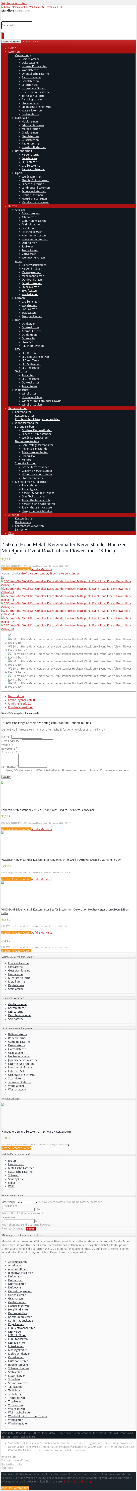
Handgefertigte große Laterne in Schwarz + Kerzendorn (36, 1131)
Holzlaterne (15, 974)
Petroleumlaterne (33, 169)
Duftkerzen (29, 324)
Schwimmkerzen (32, 283)
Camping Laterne (32, 99)
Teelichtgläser (30, 489)
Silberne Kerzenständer (36, 434)
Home (12, 48)
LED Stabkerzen (31, 364)
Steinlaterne (16, 989)
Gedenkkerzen (31, 224)
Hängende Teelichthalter (37, 511)
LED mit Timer (30, 360)
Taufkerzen (28, 246)
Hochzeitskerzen (32, 232)
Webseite (7, 745)
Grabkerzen (29, 228)
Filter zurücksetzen (13, 1228)
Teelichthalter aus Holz (36, 500)
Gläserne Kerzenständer (37, 471)
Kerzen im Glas (31, 268)
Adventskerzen (31, 213)
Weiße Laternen (32, 176)
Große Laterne (31, 165)
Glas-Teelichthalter (33, 496)
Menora (27, 460)
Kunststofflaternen (34, 147)
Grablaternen (30, 81)
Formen (20, 298)
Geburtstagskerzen (34, 221)
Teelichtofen (29, 386)
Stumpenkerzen (32, 316)
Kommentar (9, 766)
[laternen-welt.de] (31, 7)
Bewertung (8, 1217)
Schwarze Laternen (34, 191)
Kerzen (12, 206)
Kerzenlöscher (24, 518)
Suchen (30, 1228)
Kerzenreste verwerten (29, 526)
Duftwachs (28, 338)
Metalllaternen (31, 129)
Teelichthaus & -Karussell (37, 507)
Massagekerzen (31, 272)
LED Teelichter (30, 368)
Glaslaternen (30, 132)
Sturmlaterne (30, 103)
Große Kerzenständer (35, 467)
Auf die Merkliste (41, 569)
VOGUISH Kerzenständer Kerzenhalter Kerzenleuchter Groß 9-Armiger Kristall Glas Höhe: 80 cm (61, 860)
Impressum (8, 1457)
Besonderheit (23, 151)
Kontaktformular (11, 1464)
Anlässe (20, 210)
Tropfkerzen (29, 290)
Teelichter (21, 371)
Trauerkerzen (30, 250)
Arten (18, 261)
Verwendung (23, 55)
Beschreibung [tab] (16, 696)
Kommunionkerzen (34, 235)
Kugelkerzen (29, 305)
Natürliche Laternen (34, 199)
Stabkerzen (29, 312)
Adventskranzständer (35, 448)
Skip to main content (14, 3)
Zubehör (13, 515)
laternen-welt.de (32, 41)
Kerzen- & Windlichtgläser (38, 493)
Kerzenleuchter (24, 415)
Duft (18, 320)
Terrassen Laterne (33, 96)
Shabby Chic (16, 1179)
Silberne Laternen (33, 184)
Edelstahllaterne (18, 963)
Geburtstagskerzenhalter (37, 445)
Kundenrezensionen (20, 707)
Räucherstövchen (33, 346)
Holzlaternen (30, 121)
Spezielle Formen (25, 463)
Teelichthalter (30, 485)
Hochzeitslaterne (39, 92)
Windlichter (22, 390)
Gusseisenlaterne (19, 970)
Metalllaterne (16, 981)
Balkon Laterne (31, 77)
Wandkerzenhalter (26, 423)
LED (17, 349)
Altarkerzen (29, 217)
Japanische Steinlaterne (36, 107)
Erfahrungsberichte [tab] (21, 700)
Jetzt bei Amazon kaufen (16, 569)
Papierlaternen (31, 143)
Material (7, 1202)
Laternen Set (30, 85)
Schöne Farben (24, 426)
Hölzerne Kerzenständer (37, 474)
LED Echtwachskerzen (35, 357)
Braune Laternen (32, 195)
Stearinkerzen (30, 287)
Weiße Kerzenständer (35, 437)
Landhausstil (16, 1164)
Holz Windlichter (32, 397)
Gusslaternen (30, 140)
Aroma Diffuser (31, 331)
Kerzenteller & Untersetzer (38, 504)
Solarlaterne (29, 158)
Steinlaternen (30, 136)
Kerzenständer (17, 408)
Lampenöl (21, 529)
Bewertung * (9, 748)
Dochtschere (23, 522)
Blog (11, 533)
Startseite (7, 1433)
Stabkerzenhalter (32, 478)
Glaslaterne (15, 967)
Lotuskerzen (29, 309)
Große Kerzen (30, 301)
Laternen (14, 51)
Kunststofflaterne (19, 978)
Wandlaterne (30, 70)
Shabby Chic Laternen (35, 180)
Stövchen (27, 342)
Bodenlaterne (30, 114)
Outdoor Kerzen (32, 279)
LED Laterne (29, 162)
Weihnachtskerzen (33, 257)
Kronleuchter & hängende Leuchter (37, 419)
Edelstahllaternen (33, 125)
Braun (12, 1160)
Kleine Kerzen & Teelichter (31, 482)
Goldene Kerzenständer (37, 430)
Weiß (11, 1186)
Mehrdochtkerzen (33, 276)
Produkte (22, 1433)
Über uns (7, 1468)
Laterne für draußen (34, 66)
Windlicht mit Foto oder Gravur (41, 401)
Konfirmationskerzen (35, 239)
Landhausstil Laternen (36, 187)
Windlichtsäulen (32, 404)
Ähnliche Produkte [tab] (19, 703)
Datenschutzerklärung (15, 1460)
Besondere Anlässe (27, 441)
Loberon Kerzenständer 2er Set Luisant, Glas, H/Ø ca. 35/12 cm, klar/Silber (47, 810)
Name (6, 736)
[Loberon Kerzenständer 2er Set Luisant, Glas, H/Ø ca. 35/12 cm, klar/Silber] (2, 783)
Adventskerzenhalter (35, 452)
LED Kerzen (29, 353)
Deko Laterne (30, 62)
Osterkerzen (29, 243)
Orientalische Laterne (35, 74)
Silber (11, 1183)
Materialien (22, 118)
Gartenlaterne (31, 59)
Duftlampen (29, 335)
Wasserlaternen (32, 110)
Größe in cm (9, 1206)
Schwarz (13, 1175)
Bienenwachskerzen (34, 265)
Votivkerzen (29, 254)
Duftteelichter (30, 327)
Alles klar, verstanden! (15, 1488)
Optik (18, 173)
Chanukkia (28, 456)
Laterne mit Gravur (34, 88)
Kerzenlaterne (30, 154)
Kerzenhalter (23, 412)
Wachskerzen (30, 294)
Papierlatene (16, 985)
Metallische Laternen (35, 202)
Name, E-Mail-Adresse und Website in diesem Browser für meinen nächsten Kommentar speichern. (67, 770)
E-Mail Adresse (11, 741)
